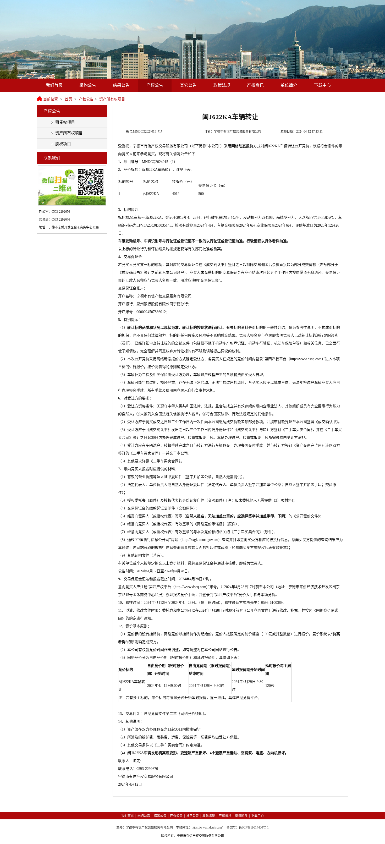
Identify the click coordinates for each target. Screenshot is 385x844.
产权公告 (154, 85)
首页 (68, 99)
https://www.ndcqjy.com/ (207, 827)
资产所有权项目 (112, 99)
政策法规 (221, 85)
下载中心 (322, 85)
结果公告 (121, 85)
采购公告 (87, 85)
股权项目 (63, 144)
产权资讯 (255, 85)
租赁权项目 (65, 122)
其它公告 (188, 85)
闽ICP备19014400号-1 (254, 827)
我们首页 (54, 85)
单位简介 (288, 85)
